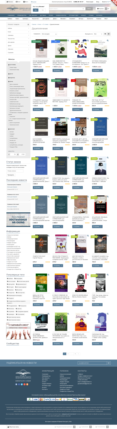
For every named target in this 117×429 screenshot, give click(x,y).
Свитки (19, 308)
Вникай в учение (14, 90)
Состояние (12, 64)
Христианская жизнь (14, 317)
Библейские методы (15, 104)
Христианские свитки (13, 250)
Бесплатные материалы (14, 248)
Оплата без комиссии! (13, 256)
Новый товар (13, 67)
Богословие (11, 281)
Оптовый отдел (73, 15)
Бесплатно (90, 18)
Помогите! (12, 116)
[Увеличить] (48, 40)
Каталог (83, 15)
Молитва (19, 290)
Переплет (12, 129)
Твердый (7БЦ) (13, 147)
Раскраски (23, 306)
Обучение (63, 18)
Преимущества (21, 15)
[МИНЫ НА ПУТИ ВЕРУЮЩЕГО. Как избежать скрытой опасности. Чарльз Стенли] (41, 283)
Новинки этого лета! (13, 194)
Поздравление (12, 306)
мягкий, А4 (12, 140)
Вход (97, 1)
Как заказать (33, 15)
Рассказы (11, 308)
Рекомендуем (11, 240)
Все (95, 34)
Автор (11, 74)
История (10, 287)
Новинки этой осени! (13, 204)
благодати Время (12, 187)
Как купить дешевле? (13, 254)
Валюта (105, 1)
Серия (11, 81)
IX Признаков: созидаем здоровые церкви (18, 113)
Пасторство (21, 292)
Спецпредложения (12, 238)
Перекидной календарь (15, 295)
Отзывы (91, 15)
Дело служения (14, 84)
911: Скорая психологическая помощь (17, 119)
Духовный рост (21, 284)
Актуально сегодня (15, 108)
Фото (26, 1)
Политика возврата (12, 267)
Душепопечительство (15, 110)
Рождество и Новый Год (14, 269)
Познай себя (13, 99)
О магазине (11, 15)
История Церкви (21, 287)
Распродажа (10, 244)
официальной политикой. (69, 414)
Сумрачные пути (14, 101)
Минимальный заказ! (13, 258)
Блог (19, 1)
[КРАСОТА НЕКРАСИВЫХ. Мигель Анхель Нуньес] (80, 283)
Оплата (51, 15)
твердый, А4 (13, 142)
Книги (17, 18)
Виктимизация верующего (16, 106)
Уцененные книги (14, 125)
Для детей (11, 284)
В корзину (37, 70)
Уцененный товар (14, 69)
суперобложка (13, 138)
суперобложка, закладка (16, 145)
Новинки (98, 18)
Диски (54, 18)
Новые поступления (12, 235)
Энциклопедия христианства (17, 88)
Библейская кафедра (15, 93)
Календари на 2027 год (13, 246)
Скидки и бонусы (61, 15)
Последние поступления (14, 252)
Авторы (81, 18)
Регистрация (89, 1)
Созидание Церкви (22, 311)
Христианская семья (14, 320)
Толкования (20, 314)
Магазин (10, 1)
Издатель (12, 77)
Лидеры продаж (11, 242)
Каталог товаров (13, 24)
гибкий (11, 136)
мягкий (12, 131)
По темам (45, 24)
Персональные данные (13, 265)
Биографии (19, 278)
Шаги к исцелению (15, 122)
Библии (10, 18)
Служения (72, 18)
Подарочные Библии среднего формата (16, 302)
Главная (34, 24)
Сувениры (25, 18)
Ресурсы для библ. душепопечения (19, 97)
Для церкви (46, 18)
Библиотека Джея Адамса (17, 95)
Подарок (11, 298)
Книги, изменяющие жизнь (17, 86)
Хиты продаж (45, 34)
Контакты (99, 15)
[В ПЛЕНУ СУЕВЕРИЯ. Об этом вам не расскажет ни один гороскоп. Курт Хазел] (61, 283)
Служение (11, 311)
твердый (12, 134)
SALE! (105, 18)
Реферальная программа (14, 263)
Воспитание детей (23, 281)
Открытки (11, 292)
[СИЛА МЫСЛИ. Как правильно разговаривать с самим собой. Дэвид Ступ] (100, 322)
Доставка (43, 15)
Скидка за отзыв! (12, 261)
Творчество (35, 18)
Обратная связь (11, 259)
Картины (10, 290)
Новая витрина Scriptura (14, 184)
